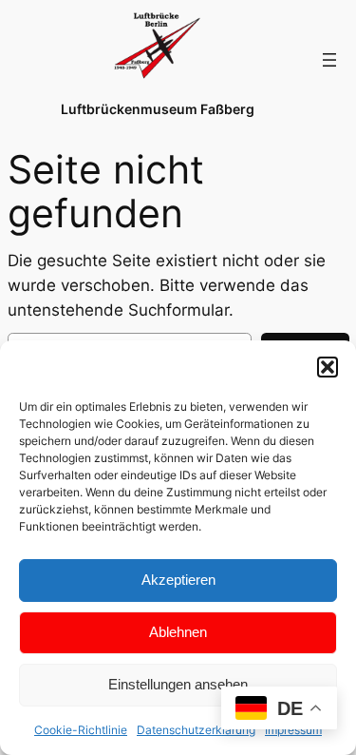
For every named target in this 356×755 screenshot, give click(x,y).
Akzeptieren (178, 579)
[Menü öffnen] (329, 59)
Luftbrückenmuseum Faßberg (157, 109)
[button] (327, 367)
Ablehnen (178, 632)
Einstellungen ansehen (178, 684)
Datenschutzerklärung (196, 730)
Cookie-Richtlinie (80, 730)
